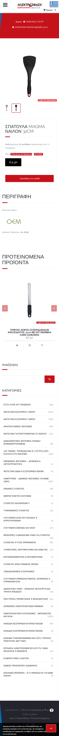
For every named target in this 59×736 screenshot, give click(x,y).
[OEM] (29, 221)
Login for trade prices (47, 100)
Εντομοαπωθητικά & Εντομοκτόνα (23, 557)
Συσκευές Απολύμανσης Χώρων (21, 564)
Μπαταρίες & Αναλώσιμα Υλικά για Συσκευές (27, 535)
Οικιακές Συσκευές (14, 489)
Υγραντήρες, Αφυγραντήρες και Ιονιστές (26, 550)
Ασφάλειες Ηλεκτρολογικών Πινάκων (23, 606)
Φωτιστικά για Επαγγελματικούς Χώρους (25, 434)
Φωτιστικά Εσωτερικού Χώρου (19, 412)
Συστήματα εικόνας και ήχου (19, 528)
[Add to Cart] (17, 345)
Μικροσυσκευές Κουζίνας (17, 496)
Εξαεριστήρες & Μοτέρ (16, 658)
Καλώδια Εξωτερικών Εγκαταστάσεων (23, 631)
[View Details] (29, 345)
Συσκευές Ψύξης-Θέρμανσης (20, 542)
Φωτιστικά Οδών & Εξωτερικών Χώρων (24, 471)
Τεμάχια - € (51, 10)
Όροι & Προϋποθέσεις (20, 718)
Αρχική (19, 22)
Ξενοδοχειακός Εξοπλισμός (19, 571)
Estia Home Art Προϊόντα (21, 154)
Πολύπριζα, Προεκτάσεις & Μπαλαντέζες (26, 599)
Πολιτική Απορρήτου (40, 718)
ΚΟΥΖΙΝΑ (38, 154)
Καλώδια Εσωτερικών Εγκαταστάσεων (23, 623)
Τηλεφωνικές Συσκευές (16, 510)
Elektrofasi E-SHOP (35, 22)
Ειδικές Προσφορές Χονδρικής (20, 665)
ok (51, 728)
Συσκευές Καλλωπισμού (17, 503)
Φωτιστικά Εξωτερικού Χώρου (19, 419)
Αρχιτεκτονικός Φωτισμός (18, 426)
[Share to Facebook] (42, 345)
